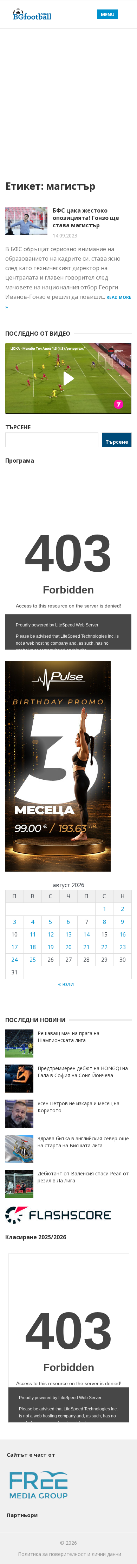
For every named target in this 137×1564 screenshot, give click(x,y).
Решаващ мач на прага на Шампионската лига (68, 1036)
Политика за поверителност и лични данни (69, 1554)
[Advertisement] (68, 100)
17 (14, 947)
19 (50, 947)
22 (104, 947)
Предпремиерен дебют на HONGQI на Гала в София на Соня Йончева (83, 1072)
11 (33, 934)
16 (122, 934)
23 (122, 947)
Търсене (116, 441)
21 (86, 947)
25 (33, 960)
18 (33, 947)
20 (68, 947)
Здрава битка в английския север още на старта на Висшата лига (83, 1142)
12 (50, 934)
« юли (66, 984)
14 (86, 934)
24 (14, 960)
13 (68, 934)
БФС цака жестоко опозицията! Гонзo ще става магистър (86, 218)
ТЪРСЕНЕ (18, 427)
